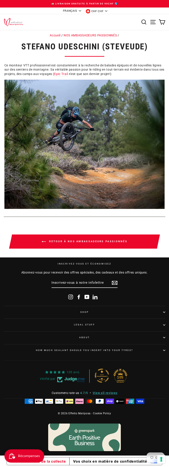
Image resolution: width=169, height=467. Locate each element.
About (84, 337)
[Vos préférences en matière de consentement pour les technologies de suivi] (161, 459)
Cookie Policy (102, 413)
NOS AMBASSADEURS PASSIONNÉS (90, 35)
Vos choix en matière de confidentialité (110, 461)
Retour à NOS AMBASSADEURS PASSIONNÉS (87, 241)
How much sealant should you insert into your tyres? (84, 350)
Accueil (55, 35)
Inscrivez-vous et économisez (84, 264)
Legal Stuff (84, 324)
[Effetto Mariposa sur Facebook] (78, 296)
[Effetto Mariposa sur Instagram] (70, 296)
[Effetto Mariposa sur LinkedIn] (95, 296)
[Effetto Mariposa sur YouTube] (86, 296)
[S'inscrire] (115, 282)
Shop (84, 312)
